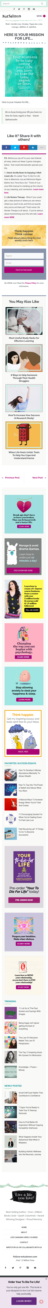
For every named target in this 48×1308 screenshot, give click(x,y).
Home (24, 1227)
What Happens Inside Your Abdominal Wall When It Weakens (30, 1140)
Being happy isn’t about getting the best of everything (29, 1026)
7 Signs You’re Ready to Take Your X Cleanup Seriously (29, 1110)
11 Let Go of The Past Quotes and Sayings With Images (30, 1011)
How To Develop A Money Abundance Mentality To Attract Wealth (30, 773)
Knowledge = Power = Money (28, 1068)
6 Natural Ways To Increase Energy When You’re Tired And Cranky (30, 802)
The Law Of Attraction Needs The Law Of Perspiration (28, 1041)
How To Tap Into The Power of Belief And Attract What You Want (31, 788)
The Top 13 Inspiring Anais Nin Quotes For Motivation (30, 1053)
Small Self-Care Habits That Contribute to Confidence (31, 1094)
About (24, 1232)
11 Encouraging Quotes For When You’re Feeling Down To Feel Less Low (30, 817)
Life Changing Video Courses (24, 1237)
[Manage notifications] (41, 1302)
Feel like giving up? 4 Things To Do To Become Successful (31, 832)
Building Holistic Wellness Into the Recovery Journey (30, 1153)
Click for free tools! (24, 270)
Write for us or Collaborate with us (24, 1247)
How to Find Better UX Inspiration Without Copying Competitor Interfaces (31, 1125)
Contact (24, 1242)
